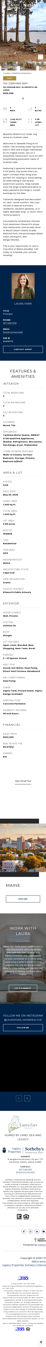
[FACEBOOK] (23, 1231)
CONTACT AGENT (23, 349)
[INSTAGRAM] (30, 1231)
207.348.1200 (10, 323)
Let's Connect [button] (23, 988)
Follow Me (23, 1027)
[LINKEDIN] (37, 1231)
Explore (23, 899)
